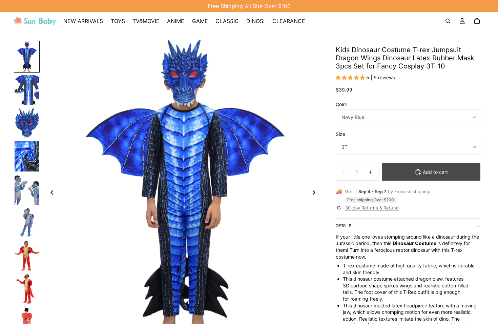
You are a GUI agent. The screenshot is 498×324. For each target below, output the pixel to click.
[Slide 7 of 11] (27, 256)
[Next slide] (316, 193)
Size (340, 134)
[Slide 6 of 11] (27, 222)
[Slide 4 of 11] (27, 156)
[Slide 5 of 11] (27, 189)
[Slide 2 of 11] (27, 90)
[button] (351, 77)
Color (341, 104)
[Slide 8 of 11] (27, 289)
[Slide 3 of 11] (27, 123)
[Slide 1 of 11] (27, 56)
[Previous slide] (50, 193)
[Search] (447, 21)
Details (343, 225)
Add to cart (435, 172)
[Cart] (477, 21)
